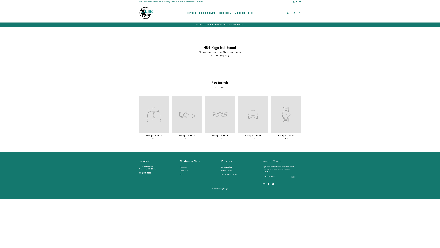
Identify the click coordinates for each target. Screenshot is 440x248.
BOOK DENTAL (225, 13)
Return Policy (226, 171)
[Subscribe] (293, 176)
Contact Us (184, 171)
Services (191, 13)
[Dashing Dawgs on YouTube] (273, 184)
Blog (250, 13)
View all (220, 88)
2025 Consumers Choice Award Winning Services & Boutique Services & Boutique (171, 2)
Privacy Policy (226, 167)
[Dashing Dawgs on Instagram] (264, 184)
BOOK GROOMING (207, 13)
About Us (240, 13)
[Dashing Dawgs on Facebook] (268, 184)
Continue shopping (220, 56)
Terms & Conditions (229, 174)
